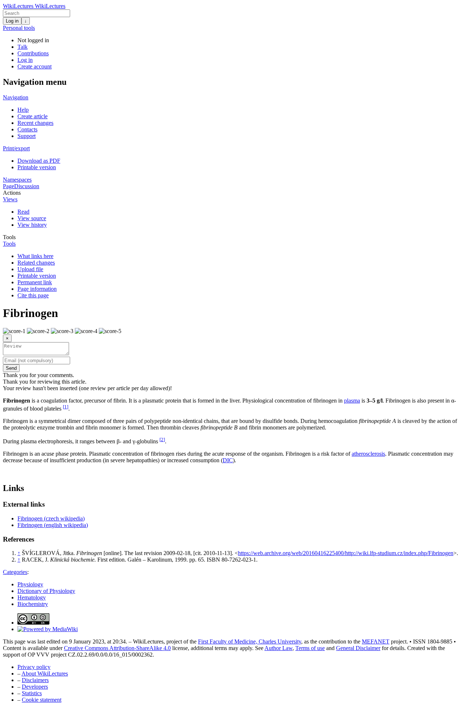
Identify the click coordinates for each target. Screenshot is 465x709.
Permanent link (34, 282)
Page (8, 186)
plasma (352, 400)
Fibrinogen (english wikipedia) (52, 525)
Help (23, 110)
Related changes (36, 263)
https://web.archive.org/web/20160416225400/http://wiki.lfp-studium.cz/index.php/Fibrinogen (345, 553)
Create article (32, 116)
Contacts (27, 129)
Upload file (30, 269)
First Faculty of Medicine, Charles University (249, 641)
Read (23, 212)
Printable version (36, 167)
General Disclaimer (358, 648)
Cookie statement (41, 700)
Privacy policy (33, 667)
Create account (34, 66)
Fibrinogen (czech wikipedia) (51, 518)
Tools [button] (9, 237)
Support (26, 136)
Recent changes (35, 123)
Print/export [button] (16, 148)
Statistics (32, 693)
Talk (22, 47)
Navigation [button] (15, 97)
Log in (12, 21)
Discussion (26, 186)
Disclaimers (35, 680)
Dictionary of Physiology (46, 591)
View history (32, 225)
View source (31, 218)
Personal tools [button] (19, 28)
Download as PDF (38, 161)
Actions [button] (12, 193)
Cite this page (33, 295)
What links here (35, 256)
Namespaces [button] (17, 180)
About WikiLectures (44, 673)
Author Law (278, 648)
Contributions (33, 53)
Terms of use (310, 648)
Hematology (31, 597)
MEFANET (375, 641)
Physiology (30, 584)
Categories (15, 572)
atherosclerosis (368, 454)
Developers (35, 687)
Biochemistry (32, 604)
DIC (228, 460)
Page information (37, 289)
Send (11, 368)
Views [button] (10, 199)
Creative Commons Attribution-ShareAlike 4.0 (117, 648)
